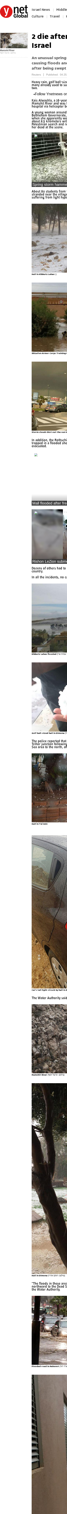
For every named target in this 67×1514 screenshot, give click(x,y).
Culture (38, 16)
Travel (55, 16)
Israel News (41, 9)
